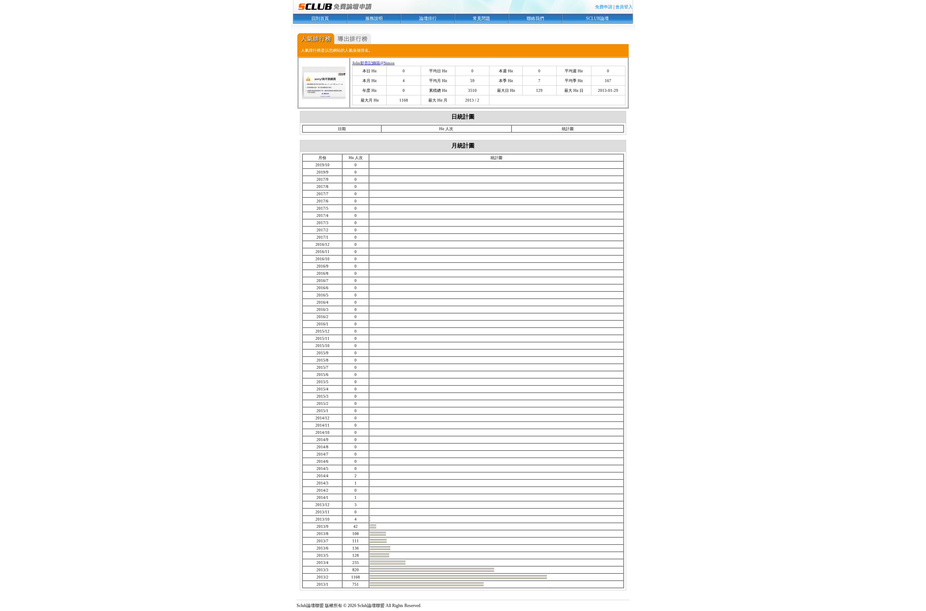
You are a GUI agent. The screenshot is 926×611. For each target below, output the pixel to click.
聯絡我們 (535, 18)
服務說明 (374, 18)
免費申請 (603, 6)
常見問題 (481, 18)
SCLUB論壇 (597, 18)
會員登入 (624, 6)
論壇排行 (428, 18)
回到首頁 (320, 18)
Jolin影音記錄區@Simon (373, 63)
